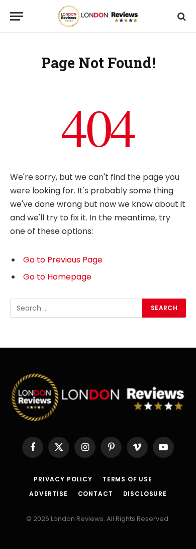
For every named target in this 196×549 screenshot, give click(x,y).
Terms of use (127, 479)
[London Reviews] (98, 16)
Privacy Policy (63, 479)
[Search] (180, 16)
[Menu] (16, 16)
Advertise (48, 493)
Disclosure (145, 493)
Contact (95, 493)
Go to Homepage (57, 277)
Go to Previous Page (63, 259)
